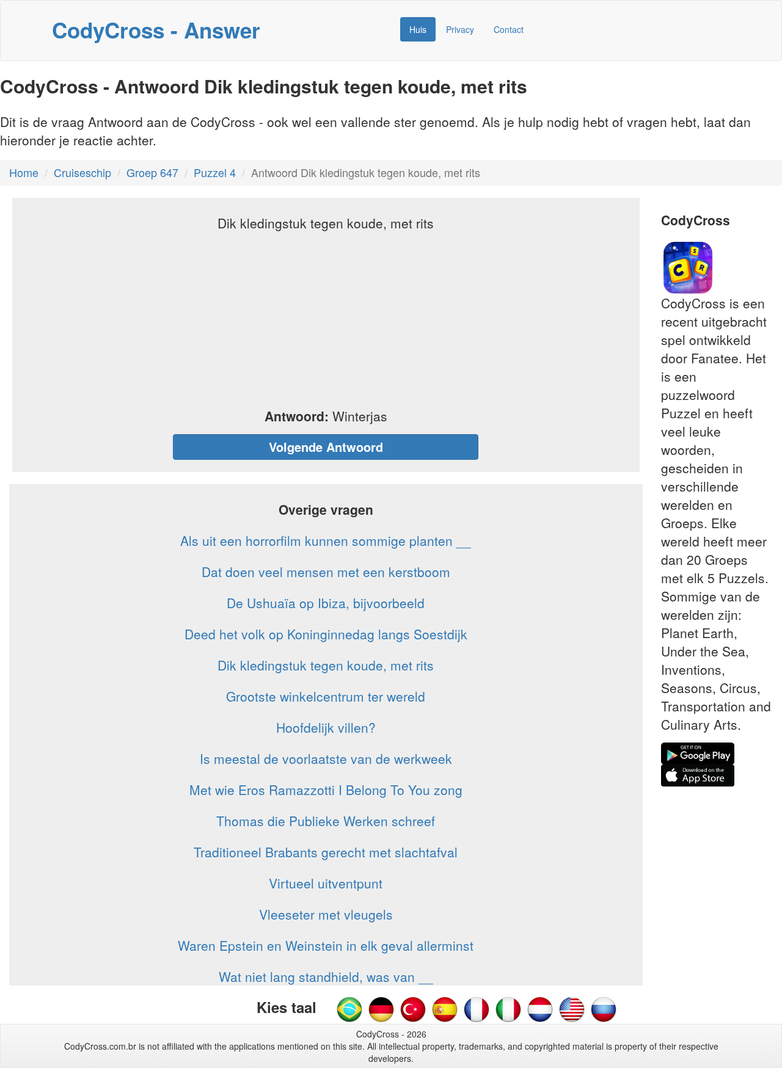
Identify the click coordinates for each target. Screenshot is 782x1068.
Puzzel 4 (215, 172)
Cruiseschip (82, 172)
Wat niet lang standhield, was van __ (326, 976)
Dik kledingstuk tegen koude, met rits (325, 665)
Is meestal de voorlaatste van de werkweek (326, 758)
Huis (417, 29)
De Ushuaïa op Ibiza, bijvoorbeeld (326, 603)
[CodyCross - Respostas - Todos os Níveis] (349, 1008)
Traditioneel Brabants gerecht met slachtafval (326, 852)
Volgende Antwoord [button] (326, 447)
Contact (509, 29)
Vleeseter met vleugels (326, 914)
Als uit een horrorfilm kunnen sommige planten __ (325, 540)
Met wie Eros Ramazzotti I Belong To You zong (325, 789)
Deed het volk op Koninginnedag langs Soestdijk (326, 634)
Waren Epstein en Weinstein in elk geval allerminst (325, 945)
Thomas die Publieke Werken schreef (325, 821)
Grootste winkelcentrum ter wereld (325, 696)
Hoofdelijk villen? (326, 727)
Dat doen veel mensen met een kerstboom (326, 571)
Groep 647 (152, 172)
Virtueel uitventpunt (325, 883)
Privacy (460, 29)
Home (23, 172)
